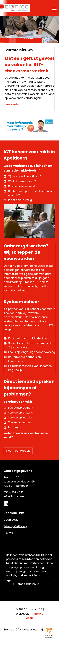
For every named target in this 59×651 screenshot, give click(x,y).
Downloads (11, 519)
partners (32, 357)
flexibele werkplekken (17, 278)
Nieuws (8, 533)
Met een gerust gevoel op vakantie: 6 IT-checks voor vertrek (29, 64)
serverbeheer (29, 270)
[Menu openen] (54, 9)
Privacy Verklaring (15, 526)
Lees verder (13, 104)
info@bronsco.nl (14, 496)
